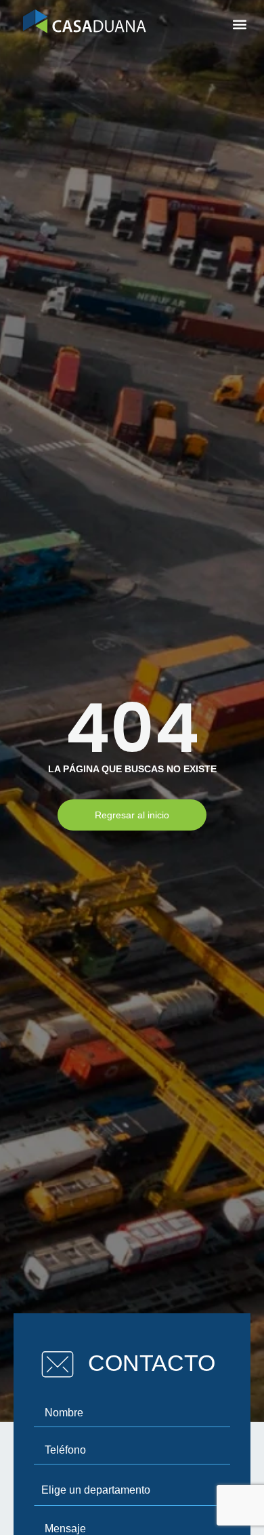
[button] (239, 25)
